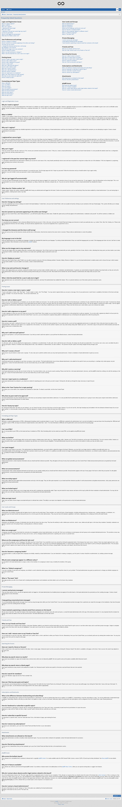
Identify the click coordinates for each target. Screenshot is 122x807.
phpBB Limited (42, 758)
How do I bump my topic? (8, 77)
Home (3, 9)
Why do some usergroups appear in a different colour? (75, 31)
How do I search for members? (69, 60)
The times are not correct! (8, 44)
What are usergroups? (67, 26)
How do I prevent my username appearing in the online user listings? (18, 43)
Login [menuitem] (120, 10)
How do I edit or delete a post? (9, 60)
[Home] (61, 4)
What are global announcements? (10, 89)
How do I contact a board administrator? (71, 90)
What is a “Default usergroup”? (69, 32)
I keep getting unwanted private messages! (72, 41)
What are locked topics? (7, 93)
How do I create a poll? (7, 64)
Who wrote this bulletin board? (69, 85)
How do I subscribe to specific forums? (71, 70)
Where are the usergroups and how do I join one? (74, 28)
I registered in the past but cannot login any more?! (14, 31)
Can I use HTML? (6, 84)
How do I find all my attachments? (70, 79)
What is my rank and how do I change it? (11, 52)
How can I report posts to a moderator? (11, 73)
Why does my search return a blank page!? (72, 59)
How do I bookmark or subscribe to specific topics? (74, 69)
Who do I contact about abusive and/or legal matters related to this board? (80, 88)
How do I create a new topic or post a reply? (12, 59)
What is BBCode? (6, 83)
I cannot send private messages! (70, 40)
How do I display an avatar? (8, 50)
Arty (58, 802)
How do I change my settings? (9, 41)
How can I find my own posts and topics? (72, 62)
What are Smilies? (6, 86)
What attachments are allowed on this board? (73, 78)
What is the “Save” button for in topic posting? (13, 74)
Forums (10, 9)
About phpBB (105, 758)
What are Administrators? (68, 23)
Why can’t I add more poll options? (10, 65)
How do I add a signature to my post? (11, 62)
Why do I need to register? (8, 23)
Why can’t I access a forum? (9, 68)
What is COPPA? (6, 25)
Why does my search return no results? (71, 57)
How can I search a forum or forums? (71, 56)
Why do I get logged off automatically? (11, 34)
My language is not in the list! (9, 47)
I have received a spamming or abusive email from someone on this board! (80, 43)
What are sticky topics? (7, 92)
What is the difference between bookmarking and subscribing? (77, 67)
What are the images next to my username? (12, 49)
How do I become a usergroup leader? (71, 29)
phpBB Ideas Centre (67, 766)
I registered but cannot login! (9, 28)
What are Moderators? (67, 25)
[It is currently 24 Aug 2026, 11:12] (119, 14)
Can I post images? (6, 87)
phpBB (30, 242)
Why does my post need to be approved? (12, 76)
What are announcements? (8, 90)
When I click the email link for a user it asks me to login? (15, 53)
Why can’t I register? (7, 26)
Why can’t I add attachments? (9, 70)
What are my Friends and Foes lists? (71, 48)
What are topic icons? (7, 95)
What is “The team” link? (68, 34)
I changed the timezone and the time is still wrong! (14, 46)
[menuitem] (117, 9)
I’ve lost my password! (7, 32)
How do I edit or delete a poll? (9, 67)
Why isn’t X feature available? (69, 86)
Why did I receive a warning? (9, 71)
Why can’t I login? (6, 29)
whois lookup (102, 775)
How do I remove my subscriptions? (70, 72)
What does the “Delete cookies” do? (10, 35)
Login (3, 12)
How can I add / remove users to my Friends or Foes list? (76, 50)
